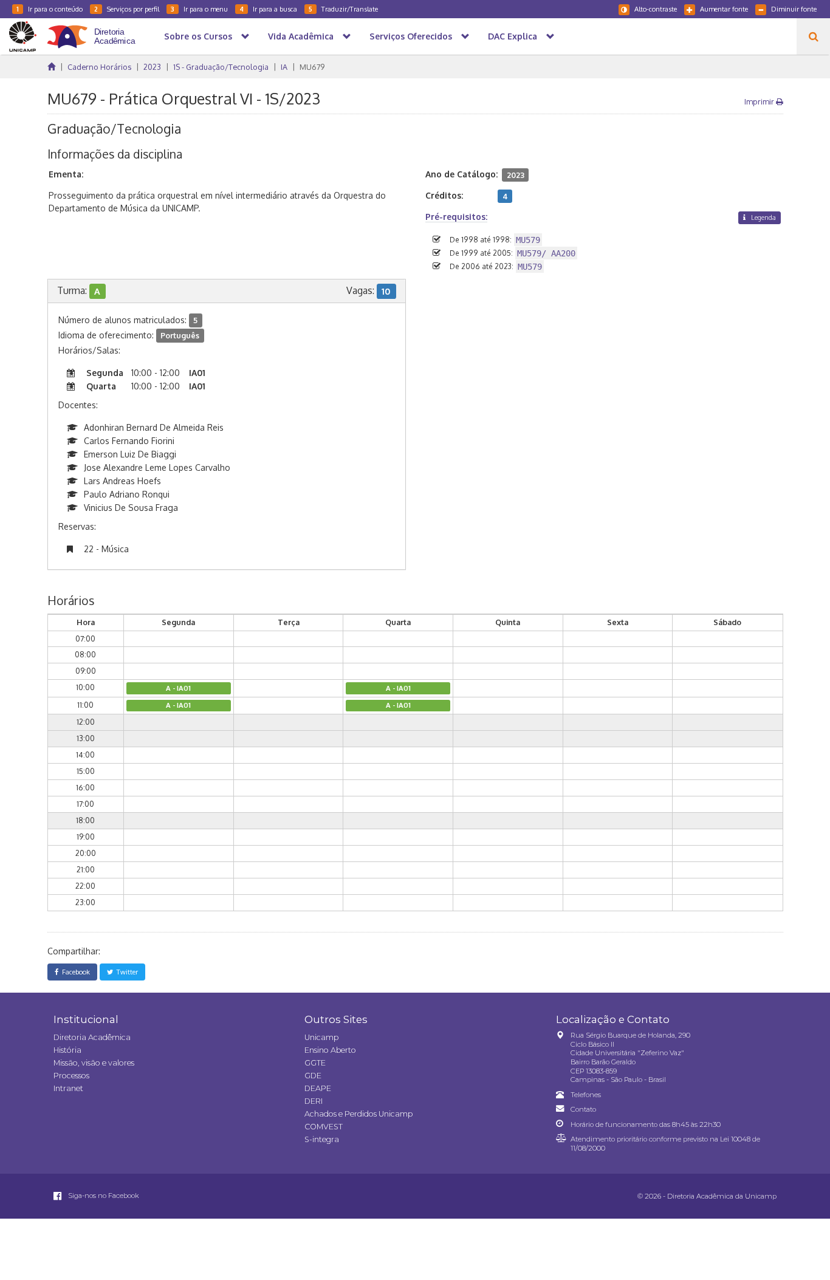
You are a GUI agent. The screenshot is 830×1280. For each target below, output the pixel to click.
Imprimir (760, 101)
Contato (583, 1109)
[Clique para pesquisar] (813, 36)
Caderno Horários (99, 67)
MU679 (312, 67)
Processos (71, 1075)
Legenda (762, 217)
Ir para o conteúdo (49, 8)
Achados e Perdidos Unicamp (358, 1113)
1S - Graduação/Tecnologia (221, 67)
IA (284, 67)
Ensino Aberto (330, 1050)
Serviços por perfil (126, 8)
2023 (152, 67)
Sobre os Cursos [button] (198, 36)
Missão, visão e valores (93, 1062)
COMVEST (323, 1126)
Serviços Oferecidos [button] (410, 36)
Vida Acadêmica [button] (301, 36)
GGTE (315, 1062)
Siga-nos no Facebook (102, 1195)
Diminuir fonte (794, 8)
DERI (313, 1101)
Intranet (68, 1088)
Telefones (586, 1094)
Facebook (74, 971)
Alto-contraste (655, 8)
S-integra (321, 1139)
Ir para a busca (268, 8)
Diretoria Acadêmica (92, 1037)
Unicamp (321, 1037)
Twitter (125, 971)
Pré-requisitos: (456, 216)
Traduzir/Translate (343, 8)
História (67, 1050)
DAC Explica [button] (512, 36)
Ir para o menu (199, 8)
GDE (312, 1075)
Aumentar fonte (724, 8)
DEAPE (317, 1088)
